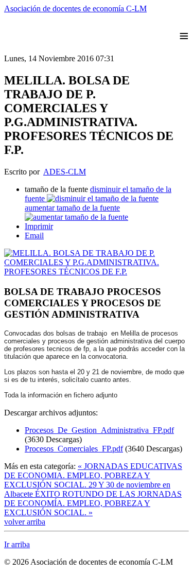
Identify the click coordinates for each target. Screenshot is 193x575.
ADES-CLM (64, 171)
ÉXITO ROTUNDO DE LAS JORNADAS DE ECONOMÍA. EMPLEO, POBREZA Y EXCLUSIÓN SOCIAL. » (93, 503)
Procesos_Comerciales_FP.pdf (74, 448)
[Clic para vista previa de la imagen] (96, 271)
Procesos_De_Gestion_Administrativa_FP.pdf (99, 430)
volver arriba (24, 521)
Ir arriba (17, 544)
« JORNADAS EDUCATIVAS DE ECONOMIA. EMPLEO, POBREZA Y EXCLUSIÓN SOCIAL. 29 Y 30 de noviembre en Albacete (93, 480)
